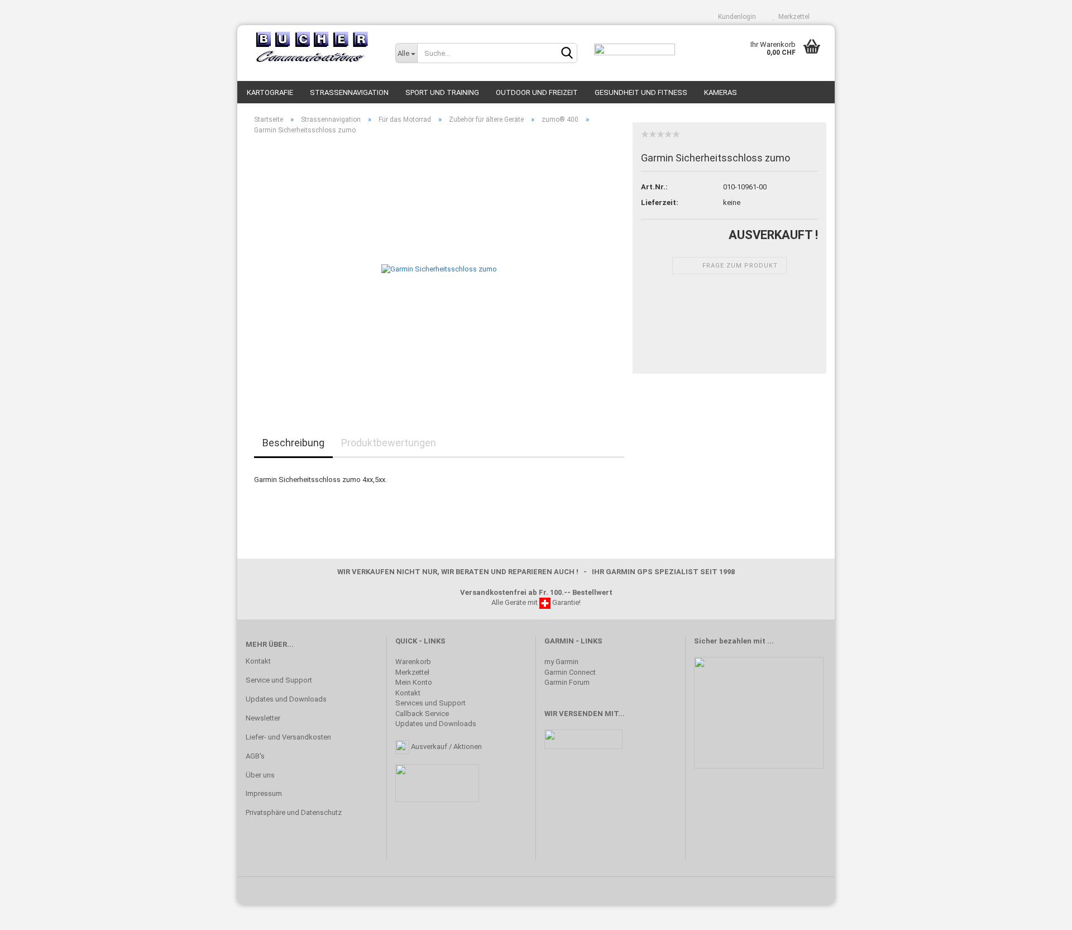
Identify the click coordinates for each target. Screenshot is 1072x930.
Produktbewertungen (388, 443)
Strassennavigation (349, 92)
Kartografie (270, 92)
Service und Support (279, 680)
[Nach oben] (1041, 913)
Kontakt (258, 661)
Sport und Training (442, 92)
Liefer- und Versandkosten (288, 737)
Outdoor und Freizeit (537, 92)
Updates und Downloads (286, 699)
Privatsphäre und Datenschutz (294, 812)
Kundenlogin (735, 17)
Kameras (720, 92)
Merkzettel (792, 17)
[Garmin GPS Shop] (312, 47)
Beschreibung (293, 443)
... (770, 641)
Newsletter (263, 718)
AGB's (255, 756)
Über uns (260, 775)
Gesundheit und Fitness (641, 92)
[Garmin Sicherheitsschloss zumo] (439, 269)
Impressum (264, 793)
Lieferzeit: (659, 202)
